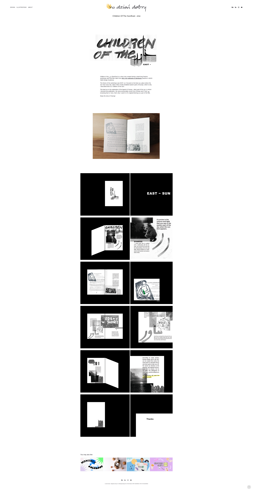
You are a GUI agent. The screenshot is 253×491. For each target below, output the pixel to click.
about (30, 7)
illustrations (22, 7)
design (12, 7)
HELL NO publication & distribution (132, 78)
